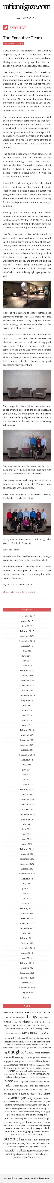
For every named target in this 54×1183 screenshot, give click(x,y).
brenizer (29, 1028)
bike (12, 1025)
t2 (37, 1143)
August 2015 (27, 700)
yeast (34, 1157)
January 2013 (27, 854)
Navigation (28, 18)
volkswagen (25, 1150)
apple (41, 1012)
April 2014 (27, 779)
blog (44, 1025)
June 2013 (27, 829)
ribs (32, 1125)
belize (40, 1022)
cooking (24, 1047)
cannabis (41, 1032)
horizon (28, 1081)
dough (32, 1057)
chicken (15, 1041)
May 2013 (27, 834)
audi (7, 1017)
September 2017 (27, 616)
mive (25, 1101)
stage (20, 1134)
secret (8, 1128)
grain (35, 1071)
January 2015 (27, 735)
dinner (17, 1057)
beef (21, 1022)
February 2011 (27, 938)
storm (40, 1134)
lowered (32, 1089)
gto (24, 1074)
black (29, 1025)
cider (38, 1042)
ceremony (44, 1038)
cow (34, 1047)
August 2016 (27, 646)
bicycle (6, 1025)
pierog (37, 1111)
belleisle (46, 1022)
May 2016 (27, 660)
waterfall (46, 1151)
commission (28, 1044)
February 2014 (27, 789)
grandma (42, 1071)
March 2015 (27, 725)
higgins (35, 1077)
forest (11, 1068)
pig (48, 1111)
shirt (13, 1128)
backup (39, 1017)
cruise (39, 1047)
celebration (35, 1038)
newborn (17, 1104)
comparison (8, 1047)
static (25, 1134)
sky (34, 1128)
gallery (39, 1068)
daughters (33, 1052)
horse (34, 1081)
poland (26, 1115)
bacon (45, 1017)
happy (18, 1077)
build (8, 1033)
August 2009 (27, 992)
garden (11, 1070)
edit (48, 1057)
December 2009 (27, 973)
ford (6, 1068)
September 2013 (27, 814)
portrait (9, 1118)
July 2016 (27, 650)
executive (10, 592)
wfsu (18, 1154)
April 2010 (27, 958)
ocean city (41, 1104)
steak (30, 1134)
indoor (47, 1081)
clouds (10, 1044)
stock (35, 1134)
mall (16, 1094)
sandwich (38, 1125)
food (48, 1064)
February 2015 (27, 730)
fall (36, 1061)
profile (40, 1118)
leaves (6, 1089)
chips (34, 1042)
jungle (26, 1086)
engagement (9, 1061)
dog (26, 1057)
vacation (10, 1150)
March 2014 (27, 784)
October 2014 (27, 749)
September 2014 (27, 755)
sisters (23, 1128)
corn (30, 1047)
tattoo (9, 1146)
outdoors (36, 1108)
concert (17, 1047)
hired (24, 592)
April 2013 (27, 839)
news (25, 1105)
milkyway (32, 1098)
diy (22, 1057)
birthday (23, 1025)
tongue (20, 1146)
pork (44, 1114)
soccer (16, 1131)
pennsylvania (11, 1111)
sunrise (13, 1143)
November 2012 (27, 864)
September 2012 (27, 873)
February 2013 (27, 849)
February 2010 (27, 963)
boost (21, 1028)
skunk (29, 1128)
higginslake (43, 1077)
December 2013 (27, 799)
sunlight (6, 1143)
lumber (39, 1089)
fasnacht (7, 1065)
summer (42, 1139)
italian (16, 1086)
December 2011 (27, 918)
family (41, 1061)
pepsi (21, 1111)
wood (39, 1154)
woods (45, 1154)
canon (7, 1038)
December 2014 (27, 740)
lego (12, 1089)
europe (18, 1061)
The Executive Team (22, 37)
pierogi (44, 1111)
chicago (7, 1042)
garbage (46, 1068)
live (23, 1089)
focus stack (40, 1065)
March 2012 (27, 903)
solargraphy (26, 1131)
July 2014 (27, 764)
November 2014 (27, 745)
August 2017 (27, 621)
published (27, 1122)
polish (32, 1115)
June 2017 (27, 626)
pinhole (19, 1114)
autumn (23, 1017)
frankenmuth (20, 1068)
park (43, 1108)
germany (19, 1071)
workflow (28, 1157)
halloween (10, 1077)
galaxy (32, 1068)
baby (31, 1016)
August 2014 (27, 759)
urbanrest (41, 1146)
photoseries (29, 1111)
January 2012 (27, 913)
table (40, 1143)
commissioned (40, 1044)
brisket (46, 1028)
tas (49, 1143)
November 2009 (27, 977)
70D (10, 1012)
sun (48, 1139)
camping (28, 1032)
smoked (45, 1128)
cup (6, 1053)
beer (27, 1021)
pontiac (38, 1115)
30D (6, 1012)
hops (22, 1081)
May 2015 (27, 715)
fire (30, 1064)
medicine (43, 1093)
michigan (19, 1098)
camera (18, 1033)
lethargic (17, 1089)
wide (28, 1154)
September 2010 (27, 948)
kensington (33, 1086)
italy (21, 1086)
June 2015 (27, 710)
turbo (25, 1146)
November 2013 (27, 804)
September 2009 (27, 987)
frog (28, 1068)
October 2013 (27, 809)
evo (23, 1061)
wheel (22, 1154)
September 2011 (27, 928)
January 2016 (27, 675)
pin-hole (11, 1114)
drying (43, 1057)
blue (49, 1025)
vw (34, 1151)
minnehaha (9, 1101)
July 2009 (27, 997)
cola (21, 1044)
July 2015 (27, 705)
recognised (21, 1125)
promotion (8, 1122)
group (18, 592)
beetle (34, 1022)
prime (24, 1118)
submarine (29, 1140)
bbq (6, 1022)
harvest (24, 1077)
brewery (37, 1028)
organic (19, 1108)
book (16, 1028)
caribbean (21, 1038)
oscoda (27, 1108)
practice (18, 1118)
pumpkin (46, 1122)
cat (28, 1037)
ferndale (23, 1064)
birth (16, 1025)
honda (16, 1081)
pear (47, 1108)
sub (22, 1140)
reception (12, 1125)
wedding (10, 1154)
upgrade (32, 1146)
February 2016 (27, 670)
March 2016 (27, 665)
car (13, 1037)
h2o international (40, 1073)
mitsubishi (18, 1101)
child (21, 1041)
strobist (31, 592)
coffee (16, 1044)
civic (43, 1042)
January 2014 (27, 794)
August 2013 (27, 819)
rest (28, 1125)
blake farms (37, 1025)
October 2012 (27, 868)
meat (32, 1093)
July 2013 (27, 824)
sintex (17, 1128)
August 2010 (27, 953)
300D (14, 1012)
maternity (23, 1093)
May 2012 (27, 893)
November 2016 (27, 636)
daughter (17, 1052)
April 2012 (27, 898)
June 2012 (27, 888)
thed (14, 1146)
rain (6, 1125)
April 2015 (27, 720)
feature (14, 1064)
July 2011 (27, 933)
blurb (7, 1028)
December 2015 (27, 680)
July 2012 (27, 883)
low (26, 1089)
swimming (21, 1143)
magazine (9, 1093)
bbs (10, 1022)
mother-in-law (34, 1101)
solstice (37, 1131)
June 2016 (27, 655)
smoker (9, 1131)
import (40, 1081)
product (32, 1118)
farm (47, 1061)
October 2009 (27, 982)
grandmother (9, 1074)
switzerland (31, 1143)
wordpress (18, 1157)
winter (32, 1154)
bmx (12, 1028)
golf (25, 1071)
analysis (34, 1012)
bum (13, 1033)
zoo (38, 1157)
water (39, 1150)
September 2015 (27, 695)
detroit (9, 1057)
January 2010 (27, 967)
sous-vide (45, 1131)
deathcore (45, 1053)
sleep (38, 1128)
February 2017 (27, 631)
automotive (15, 1017)
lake (46, 1085)
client (47, 1042)
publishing (38, 1122)
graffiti (30, 1071)
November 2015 (27, 685)
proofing (17, 1122)
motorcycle (45, 1101)
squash (14, 1134)
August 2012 (27, 878)
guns (28, 1074)
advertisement (24, 1012)
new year (32, 1105)
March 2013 (27, 844)
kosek (41, 1086)
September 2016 (27, 641)
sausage (46, 1125)
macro (46, 1089)
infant (9, 1085)
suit (35, 1140)
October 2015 (27, 690)
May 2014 (27, 774)
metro (9, 1098)
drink (38, 1057)
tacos (45, 1143)
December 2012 (27, 858)
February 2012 (27, 908)
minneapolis (42, 1098)
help (30, 1077)
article (47, 1012)
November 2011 (27, 923)
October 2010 (27, 943)
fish (34, 1065)
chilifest (28, 1042)
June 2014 (27, 769)
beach (15, 1022)
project (47, 1118)
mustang (8, 1105)
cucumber (46, 1047)
